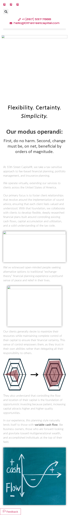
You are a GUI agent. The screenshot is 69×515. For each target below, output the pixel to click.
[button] (6, 11)
